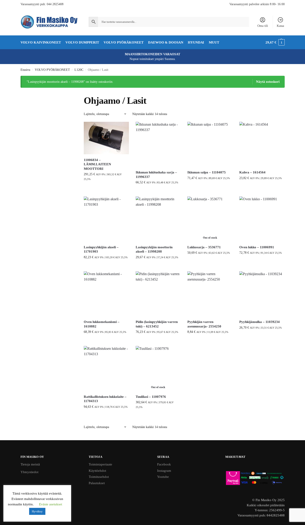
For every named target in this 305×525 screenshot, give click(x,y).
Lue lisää (210, 262)
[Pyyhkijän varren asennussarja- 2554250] (210, 293)
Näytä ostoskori (267, 81)
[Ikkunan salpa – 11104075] (210, 144)
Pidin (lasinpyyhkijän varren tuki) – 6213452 (157, 324)
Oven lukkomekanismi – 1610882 (101, 324)
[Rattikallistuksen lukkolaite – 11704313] (106, 368)
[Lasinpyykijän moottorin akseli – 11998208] (158, 219)
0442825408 (276, 515)
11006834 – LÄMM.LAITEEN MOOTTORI (97, 164)
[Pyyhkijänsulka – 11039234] (261, 293)
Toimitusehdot (99, 477)
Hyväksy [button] (37, 511)
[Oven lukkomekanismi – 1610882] (106, 293)
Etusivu (25, 69)
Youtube (163, 477)
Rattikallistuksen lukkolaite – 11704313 (105, 399)
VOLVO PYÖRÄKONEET (52, 69)
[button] (274, 42)
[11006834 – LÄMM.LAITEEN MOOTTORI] (106, 138)
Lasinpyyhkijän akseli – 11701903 (101, 249)
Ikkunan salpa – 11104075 (206, 172)
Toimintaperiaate (100, 464)
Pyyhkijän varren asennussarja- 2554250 (204, 324)
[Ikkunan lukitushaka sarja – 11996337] (158, 144)
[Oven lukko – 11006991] (261, 219)
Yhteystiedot (29, 472)
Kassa (280, 26)
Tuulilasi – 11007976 (151, 396)
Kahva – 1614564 (252, 172)
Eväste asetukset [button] (50, 504)
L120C (79, 69)
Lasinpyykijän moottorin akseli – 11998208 (154, 249)
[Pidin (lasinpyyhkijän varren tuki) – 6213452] (158, 293)
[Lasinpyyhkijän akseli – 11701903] (106, 219)
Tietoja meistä (30, 464)
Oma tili (262, 26)
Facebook (164, 464)
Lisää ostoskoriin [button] (106, 188)
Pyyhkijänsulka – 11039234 (259, 322)
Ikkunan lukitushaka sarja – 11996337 (156, 174)
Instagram (164, 470)
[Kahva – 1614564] (261, 144)
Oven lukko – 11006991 (256, 247)
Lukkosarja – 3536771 (204, 247)
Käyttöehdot (97, 470)
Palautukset (97, 483)
